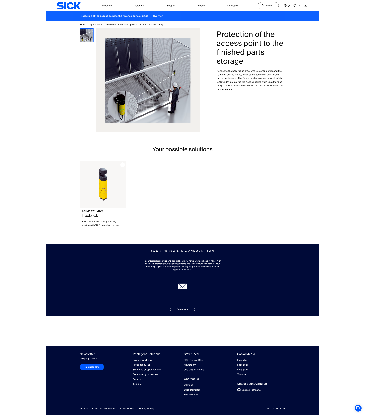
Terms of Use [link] (127, 409)
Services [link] (138, 379)
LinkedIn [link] (242, 360)
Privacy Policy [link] (146, 409)
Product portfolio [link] (142, 360)
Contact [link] (188, 385)
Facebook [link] (242, 365)
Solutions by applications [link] (147, 370)
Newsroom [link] (190, 365)
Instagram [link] (242, 370)
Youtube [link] (241, 374)
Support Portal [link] (192, 390)
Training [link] (137, 384)
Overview (158, 16)
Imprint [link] (84, 409)
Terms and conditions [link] (104, 409)
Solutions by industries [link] (145, 374)
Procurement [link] (191, 395)
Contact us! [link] (182, 309)
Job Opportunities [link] (194, 370)
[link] (69, 5)
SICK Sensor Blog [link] (194, 360)
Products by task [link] (142, 365)
